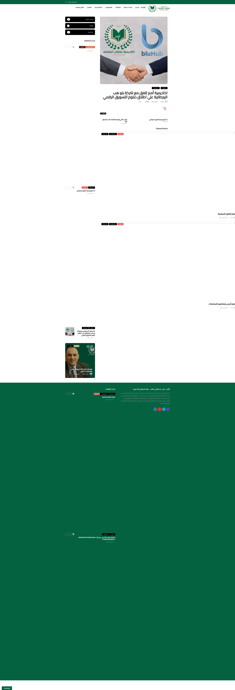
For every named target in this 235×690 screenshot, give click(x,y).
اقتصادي (70, 346)
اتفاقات (164, 88)
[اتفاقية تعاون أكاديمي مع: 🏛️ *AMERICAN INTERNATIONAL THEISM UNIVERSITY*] (69, 602)
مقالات (76, 346)
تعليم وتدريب (108, 7)
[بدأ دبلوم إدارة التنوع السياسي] (69, 255)
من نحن (137, 7)
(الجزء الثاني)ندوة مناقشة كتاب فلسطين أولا (114, 121)
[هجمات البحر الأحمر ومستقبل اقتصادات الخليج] (80, 360)
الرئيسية (143, 7)
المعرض (89, 7)
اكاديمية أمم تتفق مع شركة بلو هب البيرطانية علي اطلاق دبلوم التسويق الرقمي (86, 333)
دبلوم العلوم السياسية (108, 397)
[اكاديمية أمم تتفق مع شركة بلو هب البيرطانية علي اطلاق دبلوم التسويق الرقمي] (69, 331)
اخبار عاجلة (156, 88)
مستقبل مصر (98, 7)
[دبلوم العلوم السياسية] (69, 462)
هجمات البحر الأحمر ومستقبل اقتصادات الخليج (81, 370)
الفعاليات (118, 7)
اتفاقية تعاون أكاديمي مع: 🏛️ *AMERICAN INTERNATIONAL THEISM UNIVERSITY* (96, 538)
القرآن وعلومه (80, 7)
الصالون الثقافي (90, 47)
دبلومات (120, 134)
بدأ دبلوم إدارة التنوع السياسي (158, 120)
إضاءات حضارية (128, 7)
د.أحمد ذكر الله (86, 374)
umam (162, 102)
